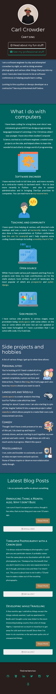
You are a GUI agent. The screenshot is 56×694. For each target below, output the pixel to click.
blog (27, 381)
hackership (36, 230)
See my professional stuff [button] (28, 51)
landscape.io (24, 321)
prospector (36, 281)
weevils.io (6, 412)
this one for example (17, 236)
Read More (43, 520)
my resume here (40, 193)
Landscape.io (8, 396)
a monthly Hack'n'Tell (43, 239)
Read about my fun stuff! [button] (28, 45)
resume (13, 385)
